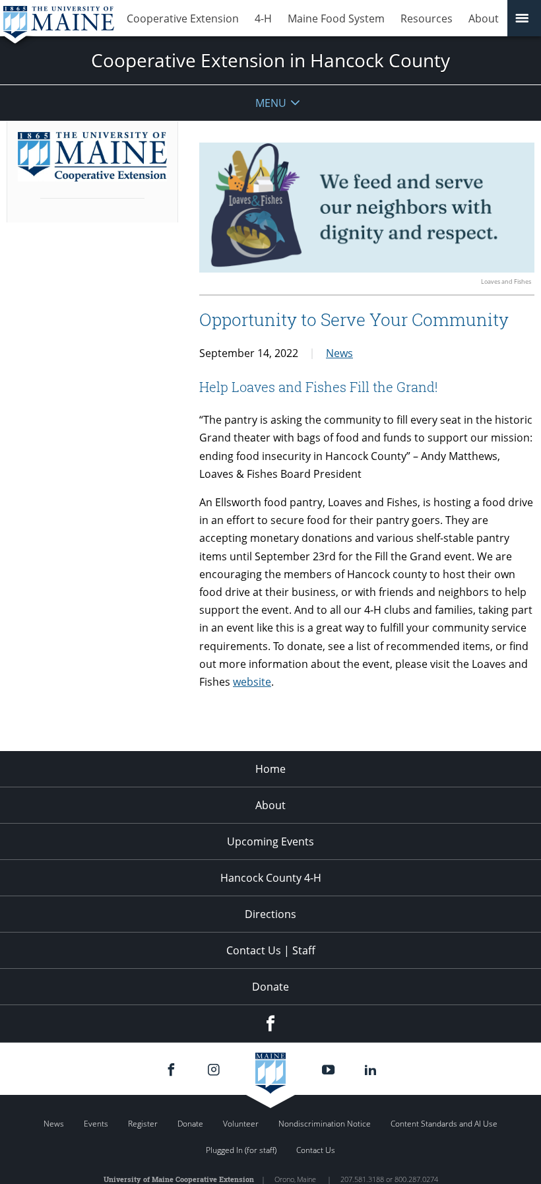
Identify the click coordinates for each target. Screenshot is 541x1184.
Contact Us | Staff (270, 950)
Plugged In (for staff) (241, 1150)
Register (143, 1123)
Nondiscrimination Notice (324, 1123)
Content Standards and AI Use (444, 1123)
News (339, 353)
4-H (263, 18)
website (252, 681)
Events (96, 1123)
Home (270, 769)
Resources (426, 18)
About (483, 18)
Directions (270, 914)
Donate (270, 986)
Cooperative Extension (183, 18)
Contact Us (315, 1150)
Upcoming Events (270, 841)
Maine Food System (336, 18)
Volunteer (241, 1123)
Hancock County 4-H (270, 878)
